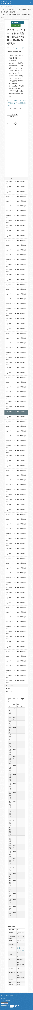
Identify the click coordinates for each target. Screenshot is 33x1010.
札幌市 (11, 7)
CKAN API (3, 998)
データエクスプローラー (16, 109)
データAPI (16, 25)
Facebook (9, 691)
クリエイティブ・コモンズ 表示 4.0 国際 (20, 948)
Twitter (8, 688)
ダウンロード (17, 22)
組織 (6, 7)
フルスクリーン (13, 114)
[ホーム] (2, 7)
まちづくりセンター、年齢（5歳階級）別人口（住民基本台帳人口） (16, 103)
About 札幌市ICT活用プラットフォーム (11, 995)
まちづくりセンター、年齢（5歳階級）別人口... (16, 182)
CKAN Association (5, 1000)
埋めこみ (11, 117)
